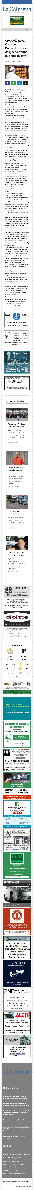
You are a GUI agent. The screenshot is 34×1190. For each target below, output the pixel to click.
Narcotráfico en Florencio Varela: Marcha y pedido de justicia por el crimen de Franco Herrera (16, 1112)
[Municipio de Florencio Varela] (17, 708)
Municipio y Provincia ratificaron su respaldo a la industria (17, 426)
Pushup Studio (26, 1186)
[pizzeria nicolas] (17, 785)
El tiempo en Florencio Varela (17, 676)
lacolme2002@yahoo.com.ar (17, 1174)
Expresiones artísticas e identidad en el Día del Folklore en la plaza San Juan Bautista (16, 1129)
